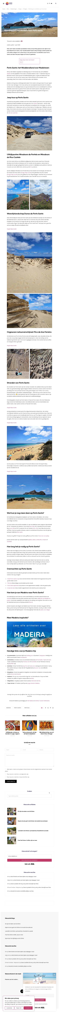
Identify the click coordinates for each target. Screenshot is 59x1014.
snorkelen (9, 541)
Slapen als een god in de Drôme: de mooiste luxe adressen (33, 821)
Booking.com (30, 655)
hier (31, 167)
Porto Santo (17, 707)
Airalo (32, 678)
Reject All (18, 1008)
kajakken (30, 539)
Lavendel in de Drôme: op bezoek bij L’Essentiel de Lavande (33, 830)
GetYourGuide (39, 659)
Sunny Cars (32, 666)
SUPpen (44, 539)
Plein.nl (30, 602)
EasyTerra (25, 666)
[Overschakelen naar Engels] (21, 41)
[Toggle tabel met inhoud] (28, 62)
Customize (9, 1008)
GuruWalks (33, 661)
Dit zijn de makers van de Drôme (26, 811)
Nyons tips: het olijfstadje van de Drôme (14, 938)
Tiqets (44, 659)
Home (4, 9)
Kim (6, 33)
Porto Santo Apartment (13, 585)
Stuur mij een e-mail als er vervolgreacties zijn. (18, 774)
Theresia (9, 583)
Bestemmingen (14, 9)
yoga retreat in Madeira (33, 683)
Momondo (33, 680)
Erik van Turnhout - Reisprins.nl (14, 887)
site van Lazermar (12, 113)
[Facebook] (48, 33)
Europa (19, 9)
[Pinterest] (52, 33)
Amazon (19, 674)
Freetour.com (26, 661)
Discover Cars (37, 668)
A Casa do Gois (11, 588)
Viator (49, 659)
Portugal (25, 9)
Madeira (9, 73)
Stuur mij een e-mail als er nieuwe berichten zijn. (18, 777)
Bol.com (13, 674)
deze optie (19, 532)
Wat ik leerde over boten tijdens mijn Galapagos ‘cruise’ (23, 876)
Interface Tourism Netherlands (42, 700)
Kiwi (39, 680)
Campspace (42, 655)
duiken (34, 539)
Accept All (28, 1008)
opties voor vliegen (45, 609)
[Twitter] (50, 33)
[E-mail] (54, 33)
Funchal (9, 598)
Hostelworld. (23, 657)
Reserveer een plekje (43, 536)
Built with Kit (29, 864)
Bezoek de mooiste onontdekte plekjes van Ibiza (22, 891)
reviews (35, 103)
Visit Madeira (30, 700)
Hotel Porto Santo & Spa (13, 578)
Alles (8, 9)
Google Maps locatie (26, 172)
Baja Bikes (11, 663)
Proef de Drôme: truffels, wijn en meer (27, 840)
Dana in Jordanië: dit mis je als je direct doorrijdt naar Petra (24, 883)
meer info (31, 526)
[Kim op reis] (9, 3)
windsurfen (39, 539)
